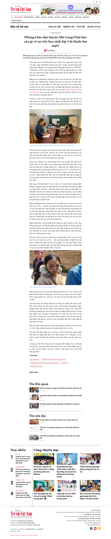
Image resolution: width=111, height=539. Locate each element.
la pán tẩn (64, 363)
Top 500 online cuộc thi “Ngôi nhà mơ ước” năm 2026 (23, 484)
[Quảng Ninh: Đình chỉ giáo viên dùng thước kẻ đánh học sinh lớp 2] (34, 397)
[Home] (12, 17)
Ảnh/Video (86, 17)
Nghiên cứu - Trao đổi (74, 26)
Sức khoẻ (57, 17)
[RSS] (96, 2)
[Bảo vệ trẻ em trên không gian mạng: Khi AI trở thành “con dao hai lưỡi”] (90, 486)
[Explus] (55, 377)
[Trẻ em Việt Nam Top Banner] (67, 9)
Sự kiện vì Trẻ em (16, 20)
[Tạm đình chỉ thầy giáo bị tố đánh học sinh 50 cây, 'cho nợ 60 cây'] (34, 437)
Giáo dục (43, 17)
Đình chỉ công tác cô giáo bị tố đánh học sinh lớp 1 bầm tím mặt (61, 388)
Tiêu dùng (64, 17)
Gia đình (50, 17)
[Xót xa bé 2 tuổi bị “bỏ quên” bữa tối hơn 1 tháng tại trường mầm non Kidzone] (44, 459)
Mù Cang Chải (35, 359)
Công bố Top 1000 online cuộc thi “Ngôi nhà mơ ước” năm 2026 (23, 495)
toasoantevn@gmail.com (94, 522)
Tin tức (18, 454)
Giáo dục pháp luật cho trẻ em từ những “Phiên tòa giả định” (43, 496)
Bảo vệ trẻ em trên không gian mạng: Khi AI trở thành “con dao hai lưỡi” (90, 496)
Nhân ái (71, 17)
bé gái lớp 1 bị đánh (36, 366)
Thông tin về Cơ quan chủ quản (30, 535)
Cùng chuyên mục (46, 450)
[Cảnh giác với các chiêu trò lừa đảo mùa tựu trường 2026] (67, 486)
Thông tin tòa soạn (15, 535)
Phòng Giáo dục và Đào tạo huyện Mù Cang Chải (45, 363)
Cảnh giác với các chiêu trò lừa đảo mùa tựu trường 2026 (66, 496)
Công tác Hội (54, 26)
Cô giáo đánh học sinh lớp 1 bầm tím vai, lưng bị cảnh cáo (59, 420)
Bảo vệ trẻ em (18, 17)
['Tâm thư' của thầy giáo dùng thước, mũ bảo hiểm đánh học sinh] (34, 429)
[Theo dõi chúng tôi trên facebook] (93, 2)
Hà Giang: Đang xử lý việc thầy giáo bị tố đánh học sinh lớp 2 (59, 404)
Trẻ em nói (78, 17)
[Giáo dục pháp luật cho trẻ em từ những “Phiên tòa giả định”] (44, 486)
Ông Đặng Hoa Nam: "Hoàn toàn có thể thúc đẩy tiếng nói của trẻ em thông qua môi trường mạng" (66, 472)
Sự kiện (37, 17)
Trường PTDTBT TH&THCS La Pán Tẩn (53, 359)
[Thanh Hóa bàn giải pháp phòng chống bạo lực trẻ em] (90, 459)
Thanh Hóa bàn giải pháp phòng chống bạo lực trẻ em (89, 469)
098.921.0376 (97, 524)
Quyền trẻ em (94, 26)
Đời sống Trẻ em (29, 17)
